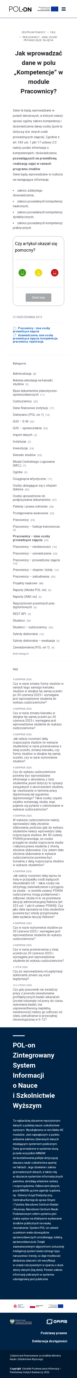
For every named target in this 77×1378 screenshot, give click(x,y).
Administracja (22, 374)
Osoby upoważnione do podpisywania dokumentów (32, 498)
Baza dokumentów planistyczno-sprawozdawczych (35, 392)
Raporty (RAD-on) (25, 597)
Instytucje (19, 441)
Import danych (22, 435)
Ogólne (18, 472)
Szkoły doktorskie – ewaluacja (34, 641)
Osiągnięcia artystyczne (29, 479)
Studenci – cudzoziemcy (30, 627)
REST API (19, 614)
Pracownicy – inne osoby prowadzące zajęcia (31, 538)
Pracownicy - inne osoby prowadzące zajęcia (40, 39)
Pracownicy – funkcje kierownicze (36, 526)
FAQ (52, 32)
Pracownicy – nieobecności (32, 547)
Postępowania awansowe (30, 513)
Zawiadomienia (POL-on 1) (31, 647)
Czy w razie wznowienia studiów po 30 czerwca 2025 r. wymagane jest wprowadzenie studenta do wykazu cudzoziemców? (37, 933)
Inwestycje (20, 448)
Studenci (19, 620)
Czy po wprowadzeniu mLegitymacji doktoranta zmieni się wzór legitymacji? (38, 975)
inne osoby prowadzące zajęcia (33, 337)
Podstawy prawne (54, 1333)
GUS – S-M (20, 421)
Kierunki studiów (24, 455)
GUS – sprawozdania (27, 428)
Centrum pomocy (34, 32)
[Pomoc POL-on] (20, 9)
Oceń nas (38, 297)
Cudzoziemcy (22, 401)
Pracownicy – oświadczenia (32, 553)
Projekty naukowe (25, 583)
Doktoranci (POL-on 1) (28, 415)
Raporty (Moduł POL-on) (29, 590)
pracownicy (20, 341)
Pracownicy (21, 520)
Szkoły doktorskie (25, 634)
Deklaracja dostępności (49, 1341)
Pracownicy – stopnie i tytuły (33, 570)
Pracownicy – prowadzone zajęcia (36, 560)
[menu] (63, 9)
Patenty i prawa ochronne (30, 506)
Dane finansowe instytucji (30, 408)
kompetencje (48, 338)
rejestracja (36, 341)
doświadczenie (28, 335)
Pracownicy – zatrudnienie (31, 576)
